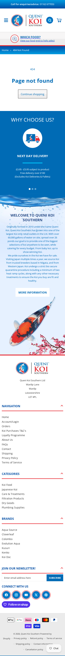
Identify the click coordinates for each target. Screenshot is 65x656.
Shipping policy (23, 643)
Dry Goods (8, 503)
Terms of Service (12, 462)
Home (5, 50)
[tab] (30, 189)
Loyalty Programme (13, 435)
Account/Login (10, 421)
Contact (6, 449)
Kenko (5, 552)
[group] (32, 39)
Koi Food (7, 484)
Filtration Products (13, 498)
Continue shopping (32, 94)
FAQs (5, 444)
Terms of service (54, 638)
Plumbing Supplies (13, 507)
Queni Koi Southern (30, 633)
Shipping (7, 453)
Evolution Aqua (11, 543)
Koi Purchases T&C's (14, 430)
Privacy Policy (10, 458)
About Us (7, 439)
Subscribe (55, 577)
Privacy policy (20, 638)
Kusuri (6, 548)
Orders (6, 426)
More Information (32, 292)
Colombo (7, 539)
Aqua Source (9, 530)
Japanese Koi (9, 489)
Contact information (43, 643)
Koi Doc (6, 557)
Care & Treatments (13, 494)
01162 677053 (47, 4)
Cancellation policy (34, 649)
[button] (50, 19)
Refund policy (36, 638)
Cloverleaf (8, 534)
